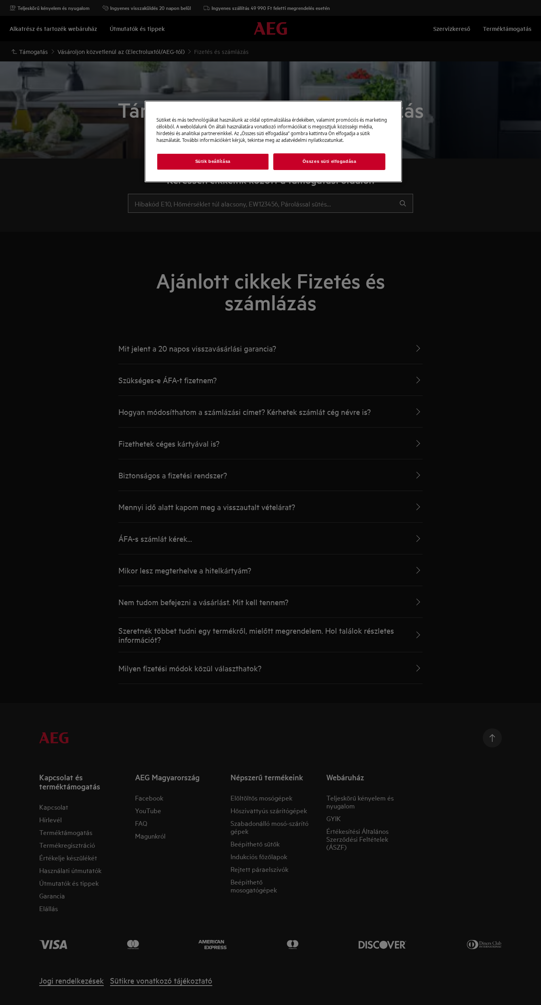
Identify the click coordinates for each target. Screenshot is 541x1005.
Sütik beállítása (212, 161)
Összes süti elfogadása (329, 161)
